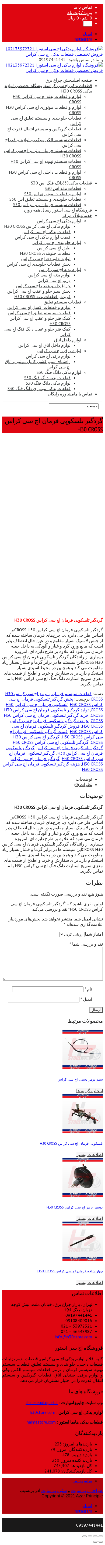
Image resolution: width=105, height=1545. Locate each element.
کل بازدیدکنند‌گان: (76, 1471)
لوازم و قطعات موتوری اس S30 (52, 193)
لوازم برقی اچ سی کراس (59, 350)
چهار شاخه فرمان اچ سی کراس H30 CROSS (70, 1271)
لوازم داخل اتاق (67, 339)
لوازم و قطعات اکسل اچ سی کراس (39, 307)
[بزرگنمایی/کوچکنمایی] (84, 1536)
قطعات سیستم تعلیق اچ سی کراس (39, 312)
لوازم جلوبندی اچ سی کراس (56, 242)
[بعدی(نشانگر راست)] (95, 1542)
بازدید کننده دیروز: (75, 1460)
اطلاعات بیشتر (89, 1154)
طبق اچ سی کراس (54, 247)
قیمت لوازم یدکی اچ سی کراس (43, 237)
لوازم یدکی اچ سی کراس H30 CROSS (37, 226)
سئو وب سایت (54, 1490)
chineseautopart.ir (42, 1402)
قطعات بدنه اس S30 (63, 188)
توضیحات (84, 779)
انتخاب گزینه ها (89, 1090)
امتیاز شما (94, 934)
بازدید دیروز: (80, 1454)
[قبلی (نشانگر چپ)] (101, 1542)
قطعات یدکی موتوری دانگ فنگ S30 (39, 388)
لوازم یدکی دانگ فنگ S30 (59, 372)
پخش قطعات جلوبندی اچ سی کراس (39, 264)
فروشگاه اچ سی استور (57, 210)
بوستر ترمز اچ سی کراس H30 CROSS (75, 1207)
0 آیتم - (80, 18)
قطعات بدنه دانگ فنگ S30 (47, 377)
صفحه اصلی (69, 80)
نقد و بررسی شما (86, 944)
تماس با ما (83, 7)
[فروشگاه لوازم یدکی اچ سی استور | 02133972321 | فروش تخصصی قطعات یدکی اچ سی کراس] (52, 54)
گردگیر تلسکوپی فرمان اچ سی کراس (69, 747)
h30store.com (42, 1412)
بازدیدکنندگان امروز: (73, 1449)
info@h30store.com (73, 1336)
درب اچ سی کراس (54, 280)
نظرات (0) (83, 784)
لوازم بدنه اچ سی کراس (60, 269)
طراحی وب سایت (87, 1490)
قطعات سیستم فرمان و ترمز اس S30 (47, 204)
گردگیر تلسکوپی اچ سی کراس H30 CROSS (51, 742)
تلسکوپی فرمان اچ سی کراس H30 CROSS (71, 1143)
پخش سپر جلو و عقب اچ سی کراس (39, 291)
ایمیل (86, 999)
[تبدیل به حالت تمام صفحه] (90, 1536)
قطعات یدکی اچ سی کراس (46, 231)
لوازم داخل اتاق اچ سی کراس (44, 345)
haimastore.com (41, 1422)
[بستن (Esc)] (101, 1536)
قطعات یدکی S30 (61, 183)
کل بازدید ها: (80, 1465)
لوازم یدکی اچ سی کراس (59, 220)
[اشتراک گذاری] (95, 1536)
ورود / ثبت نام (79, 12)
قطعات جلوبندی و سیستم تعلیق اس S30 (45, 199)
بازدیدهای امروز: (77, 1444)
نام (88, 989)
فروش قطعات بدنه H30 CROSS (42, 296)
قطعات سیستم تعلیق (62, 302)
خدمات (77, 215)
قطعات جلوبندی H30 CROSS (45, 253)
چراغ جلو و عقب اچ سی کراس (43, 285)
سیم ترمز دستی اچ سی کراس (80, 1079)
